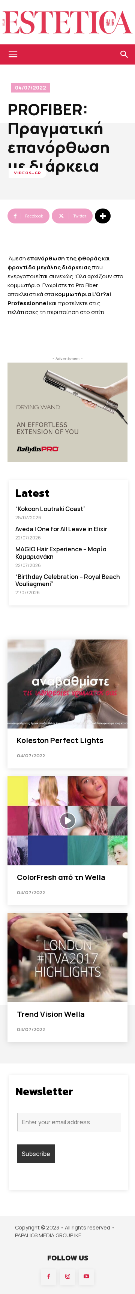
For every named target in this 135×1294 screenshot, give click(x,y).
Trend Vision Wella (51, 1014)
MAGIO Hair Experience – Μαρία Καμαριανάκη (60, 552)
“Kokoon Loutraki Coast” (50, 509)
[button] (13, 54)
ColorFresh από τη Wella (61, 877)
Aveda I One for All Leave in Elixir (61, 529)
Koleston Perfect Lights (60, 740)
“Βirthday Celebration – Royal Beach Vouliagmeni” (67, 580)
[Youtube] (86, 1277)
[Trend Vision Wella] (68, 957)
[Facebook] (48, 1277)
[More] (103, 216)
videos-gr (27, 173)
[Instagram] (67, 1277)
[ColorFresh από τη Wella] (68, 820)
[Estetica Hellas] (67, 22)
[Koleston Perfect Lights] (68, 684)
